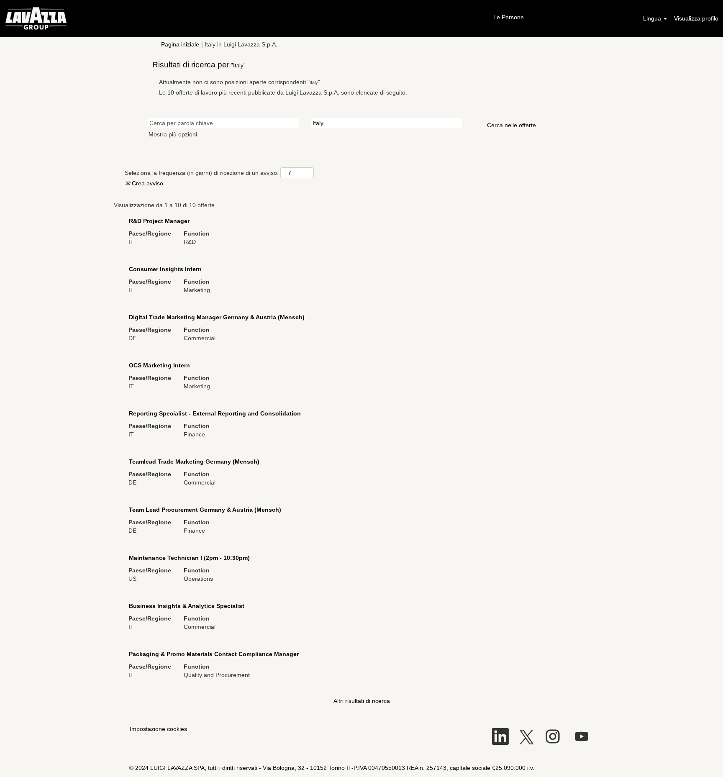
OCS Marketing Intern (159, 365)
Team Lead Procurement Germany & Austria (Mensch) (205, 509)
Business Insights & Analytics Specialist (186, 606)
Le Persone (508, 17)
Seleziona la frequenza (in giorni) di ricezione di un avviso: (202, 172)
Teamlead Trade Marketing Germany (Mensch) (194, 461)
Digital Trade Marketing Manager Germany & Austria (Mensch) (217, 317)
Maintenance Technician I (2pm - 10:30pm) (189, 557)
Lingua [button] (653, 18)
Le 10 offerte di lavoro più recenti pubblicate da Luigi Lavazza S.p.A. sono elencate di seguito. (283, 92)
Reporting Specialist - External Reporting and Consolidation (215, 413)
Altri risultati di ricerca (361, 701)
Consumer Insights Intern (165, 269)
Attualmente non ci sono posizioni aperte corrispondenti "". (240, 82)
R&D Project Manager (159, 221)
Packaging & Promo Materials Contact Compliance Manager (214, 654)
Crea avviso (146, 183)
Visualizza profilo (696, 18)
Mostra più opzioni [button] (173, 134)
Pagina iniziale (180, 44)
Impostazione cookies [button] (158, 729)
